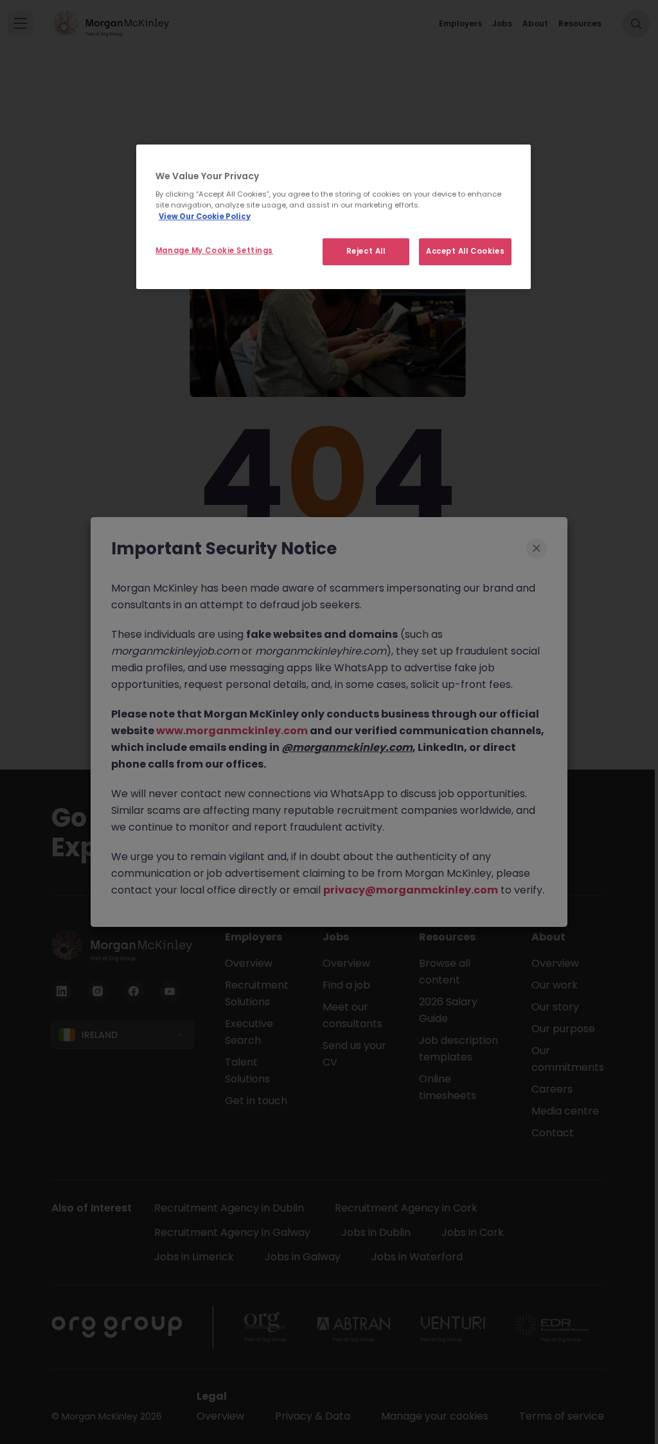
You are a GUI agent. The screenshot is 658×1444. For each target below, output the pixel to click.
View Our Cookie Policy (205, 216)
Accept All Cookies (465, 251)
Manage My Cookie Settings (214, 250)
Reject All (366, 251)
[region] (333, 217)
